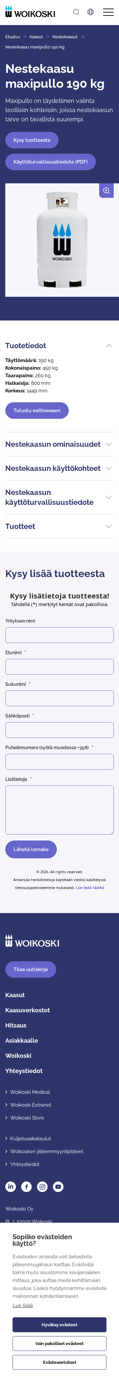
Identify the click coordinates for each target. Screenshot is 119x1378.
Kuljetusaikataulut (30, 1139)
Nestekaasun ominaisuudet (52, 444)
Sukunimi (15, 684)
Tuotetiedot (25, 345)
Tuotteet (20, 526)
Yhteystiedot (24, 1070)
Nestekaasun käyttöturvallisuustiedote (49, 497)
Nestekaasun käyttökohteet (52, 468)
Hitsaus (15, 1025)
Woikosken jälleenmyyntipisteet (46, 1151)
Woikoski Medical (30, 1092)
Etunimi (13, 652)
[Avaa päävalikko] (108, 12)
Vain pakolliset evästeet (59, 1343)
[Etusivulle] (30, 11)
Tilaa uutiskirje (31, 969)
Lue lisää (23, 1305)
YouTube (58, 1186)
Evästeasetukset (59, 1362)
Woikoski (18, 1055)
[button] (59, 242)
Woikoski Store (27, 1118)
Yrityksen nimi (20, 621)
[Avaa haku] (76, 12)
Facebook (26, 1186)
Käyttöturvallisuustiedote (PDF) (51, 162)
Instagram (42, 1186)
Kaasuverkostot (27, 1010)
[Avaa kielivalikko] (90, 12)
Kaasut (36, 36)
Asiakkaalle (21, 1040)
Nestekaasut (65, 36)
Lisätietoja (16, 779)
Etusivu (12, 36)
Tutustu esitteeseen (37, 410)
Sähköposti (17, 716)
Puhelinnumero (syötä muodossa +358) (47, 747)
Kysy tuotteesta (32, 140)
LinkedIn (10, 1186)
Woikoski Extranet (30, 1105)
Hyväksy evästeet (59, 1324)
